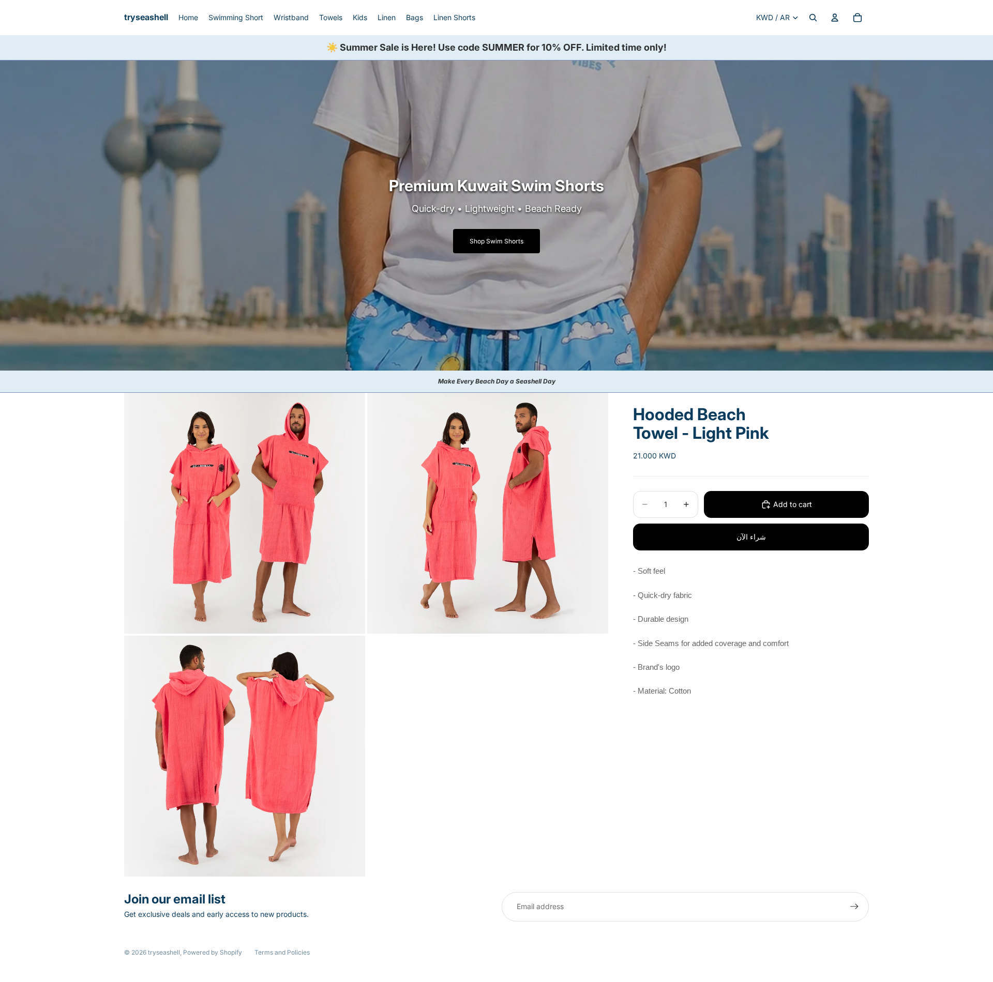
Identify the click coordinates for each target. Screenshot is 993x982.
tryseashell (164, 952)
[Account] (834, 17)
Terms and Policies (282, 952)
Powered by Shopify (212, 952)
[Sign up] (854, 906)
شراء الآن (751, 536)
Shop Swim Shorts (496, 241)
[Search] (813, 17)
